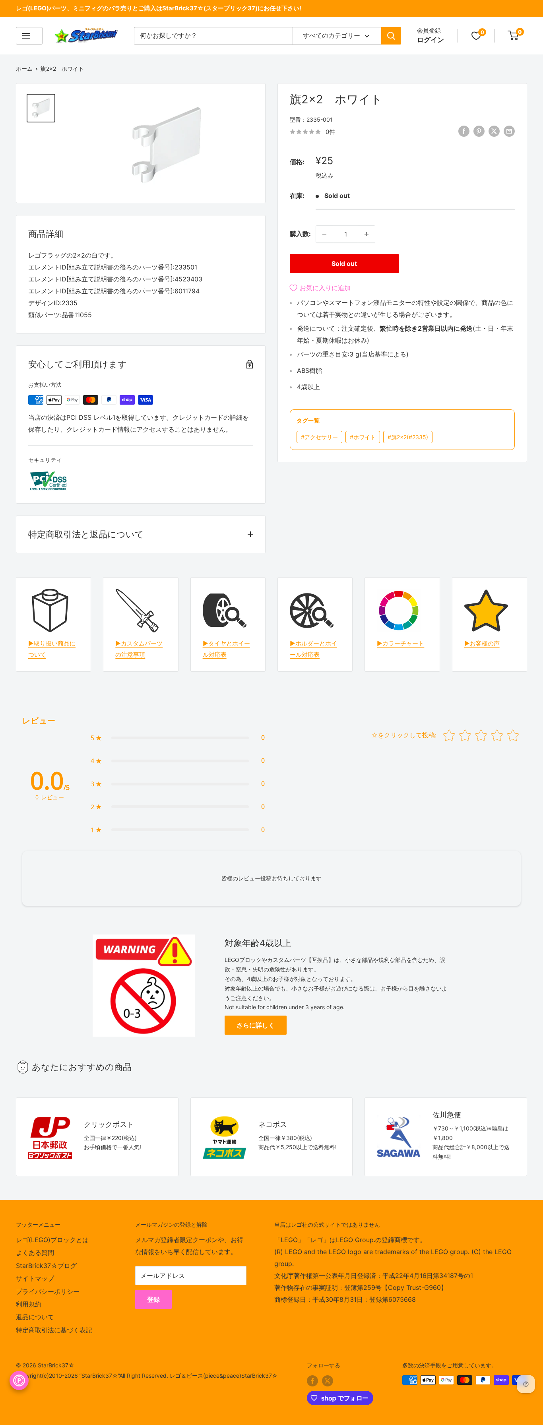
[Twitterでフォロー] (327, 1380)
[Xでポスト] (494, 131)
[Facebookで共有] (463, 131)
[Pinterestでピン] (479, 131)
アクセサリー (319, 437)
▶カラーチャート (400, 643)
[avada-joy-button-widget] (19, 1380)
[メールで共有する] (509, 131)
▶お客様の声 (482, 643)
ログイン (430, 40)
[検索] (391, 36)
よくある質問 (35, 1252)
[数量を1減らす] (324, 234)
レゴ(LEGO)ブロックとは (52, 1240)
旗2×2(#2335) (408, 437)
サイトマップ (35, 1278)
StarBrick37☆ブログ (46, 1266)
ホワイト (363, 437)
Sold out (344, 264)
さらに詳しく (256, 1025)
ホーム (24, 68)
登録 (153, 1299)
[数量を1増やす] (366, 234)
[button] (178, 738)
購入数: (300, 234)
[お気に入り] (476, 35)
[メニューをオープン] (29, 36)
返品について (35, 1317)
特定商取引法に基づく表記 (54, 1330)
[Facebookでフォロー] (312, 1380)
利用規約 (28, 1304)
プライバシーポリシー (48, 1291)
